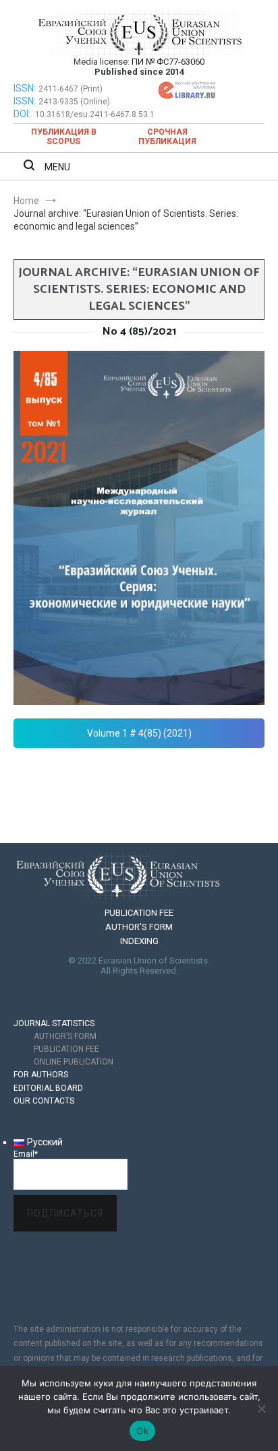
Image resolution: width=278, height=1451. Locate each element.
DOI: (22, 113)
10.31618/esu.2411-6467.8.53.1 (95, 114)
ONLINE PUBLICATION (73, 1062)
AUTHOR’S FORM (139, 927)
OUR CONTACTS (43, 1101)
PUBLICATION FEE (139, 913)
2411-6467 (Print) (70, 89)
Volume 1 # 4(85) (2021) (139, 733)
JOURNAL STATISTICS (53, 1023)
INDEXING (139, 941)
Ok (142, 1430)
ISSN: (24, 88)
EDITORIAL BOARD (48, 1088)
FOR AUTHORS (40, 1074)
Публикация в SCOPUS (63, 136)
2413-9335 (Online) (74, 101)
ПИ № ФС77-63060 (168, 62)
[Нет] (261, 1408)
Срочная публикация (167, 136)
